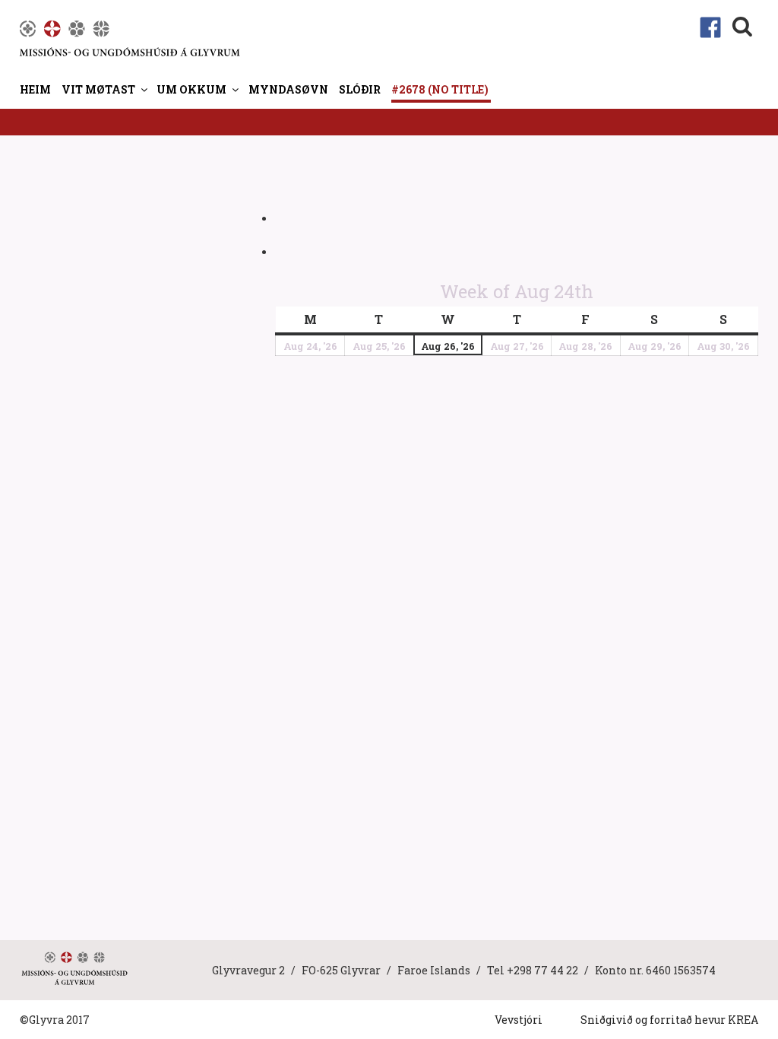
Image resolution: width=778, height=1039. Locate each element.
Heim (35, 89)
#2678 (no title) (440, 89)
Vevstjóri (518, 1019)
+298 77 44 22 (542, 970)
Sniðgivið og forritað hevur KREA (669, 1019)
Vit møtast (98, 89)
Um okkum (191, 89)
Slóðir (360, 89)
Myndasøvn (288, 89)
